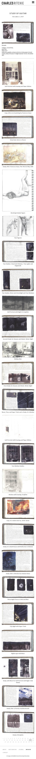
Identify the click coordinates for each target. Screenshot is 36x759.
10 (22, 738)
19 (14, 740)
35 (26, 742)
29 (10, 742)
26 (33, 740)
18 (12, 740)
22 (22, 740)
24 (27, 740)
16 (7, 740)
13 (30, 738)
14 (33, 738)
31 (16, 742)
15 (4, 740)
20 (17, 740)
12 (27, 738)
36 (29, 742)
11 (25, 738)
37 (31, 742)
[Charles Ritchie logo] (13, 4)
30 (13, 742)
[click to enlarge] (18, 33)
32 (18, 742)
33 (21, 742)
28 (8, 742)
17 (9, 740)
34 (23, 742)
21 (20, 740)
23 (25, 740)
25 (30, 740)
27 (5, 742)
